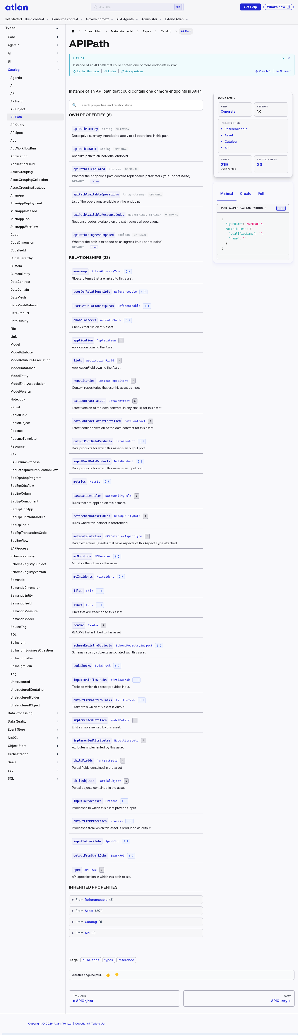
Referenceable (125, 291)
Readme (93, 625)
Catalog (91, 922)
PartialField (107, 760)
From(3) (92, 899)
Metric (95, 481)
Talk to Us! (98, 1023)
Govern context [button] (97, 19)
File (89, 590)
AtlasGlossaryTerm (106, 271)
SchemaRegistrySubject (134, 645)
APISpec (90, 870)
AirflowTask (120, 680)
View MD (265, 71)
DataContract (119, 400)
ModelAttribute (126, 740)
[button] (34, 37)
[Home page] (73, 31)
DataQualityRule (118, 495)
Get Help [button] (250, 7)
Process (111, 801)
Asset (89, 911)
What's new (276, 7)
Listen (112, 71)
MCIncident (105, 576)
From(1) (87, 922)
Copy (281, 208)
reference (126, 960)
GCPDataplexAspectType (123, 536)
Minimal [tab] (226, 193)
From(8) (84, 933)
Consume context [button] (65, 19)
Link (89, 605)
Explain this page (88, 71)
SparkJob (112, 841)
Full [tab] (261, 193)
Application (106, 340)
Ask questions (134, 71)
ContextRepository (113, 380)
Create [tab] (245, 193)
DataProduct (125, 441)
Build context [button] (34, 19)
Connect (285, 71)
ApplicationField (100, 360)
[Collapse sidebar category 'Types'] (58, 28)
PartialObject (109, 780)
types (108, 960)
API (87, 933)
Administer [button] (149, 19)
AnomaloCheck (110, 320)
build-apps (90, 960)
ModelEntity (120, 720)
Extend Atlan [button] (174, 19)
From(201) (87, 911)
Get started (13, 19)
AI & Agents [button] (125, 19)
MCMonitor (103, 556)
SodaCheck (103, 665)
